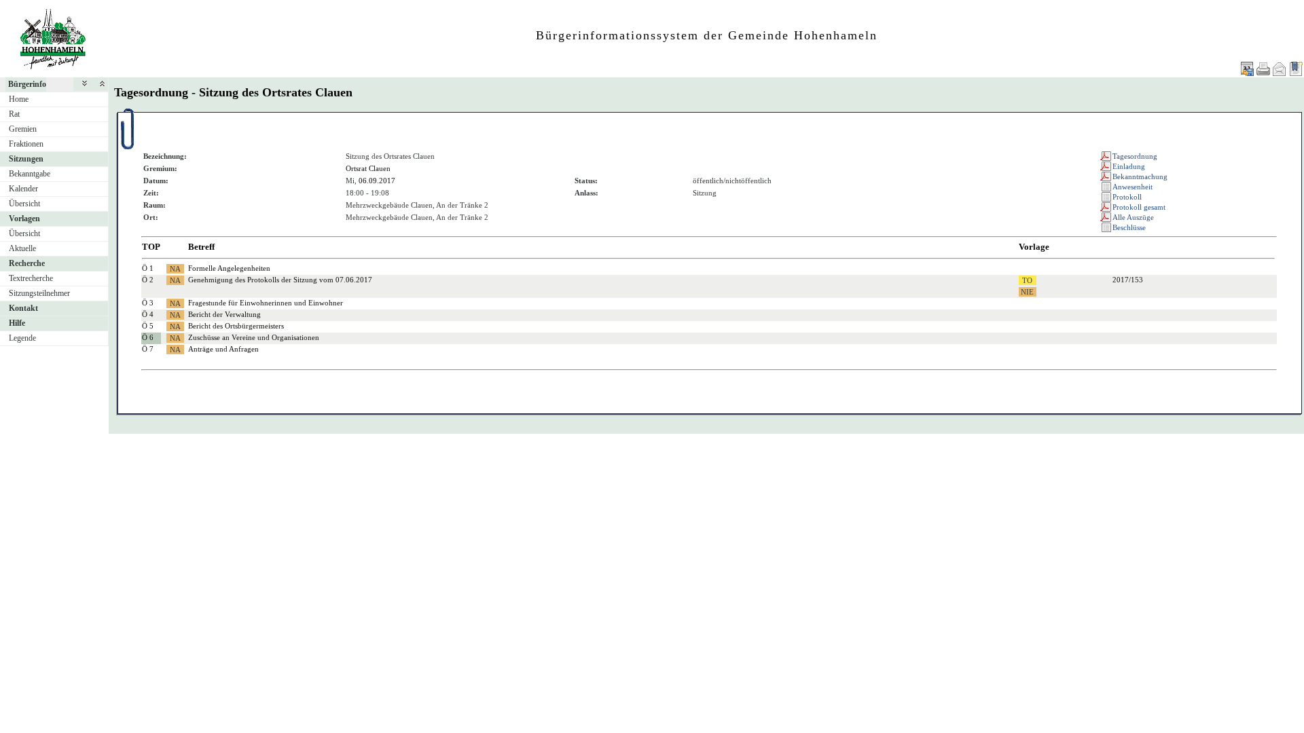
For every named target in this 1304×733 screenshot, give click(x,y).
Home (19, 99)
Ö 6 (147, 337)
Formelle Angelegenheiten (229, 268)
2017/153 (1127, 280)
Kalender (23, 188)
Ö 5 (147, 326)
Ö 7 (147, 349)
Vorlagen (24, 218)
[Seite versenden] (1279, 69)
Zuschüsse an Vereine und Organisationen (253, 337)
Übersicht (24, 203)
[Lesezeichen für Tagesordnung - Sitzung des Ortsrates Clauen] (1296, 69)
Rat (14, 114)
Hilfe (17, 323)
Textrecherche (31, 278)
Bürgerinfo (27, 84)
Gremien (23, 129)
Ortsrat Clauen (368, 168)
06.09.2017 (377, 180)
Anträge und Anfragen (223, 349)
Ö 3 (147, 303)
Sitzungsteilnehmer (39, 293)
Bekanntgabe (29, 173)
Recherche (27, 263)
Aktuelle (22, 248)
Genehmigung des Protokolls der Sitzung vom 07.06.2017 (280, 280)
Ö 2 (147, 280)
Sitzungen (26, 159)
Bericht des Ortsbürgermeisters (236, 326)
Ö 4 (147, 314)
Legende (22, 338)
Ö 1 (147, 268)
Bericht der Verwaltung (224, 314)
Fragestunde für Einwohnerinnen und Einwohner (265, 303)
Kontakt (23, 308)
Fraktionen (26, 144)
